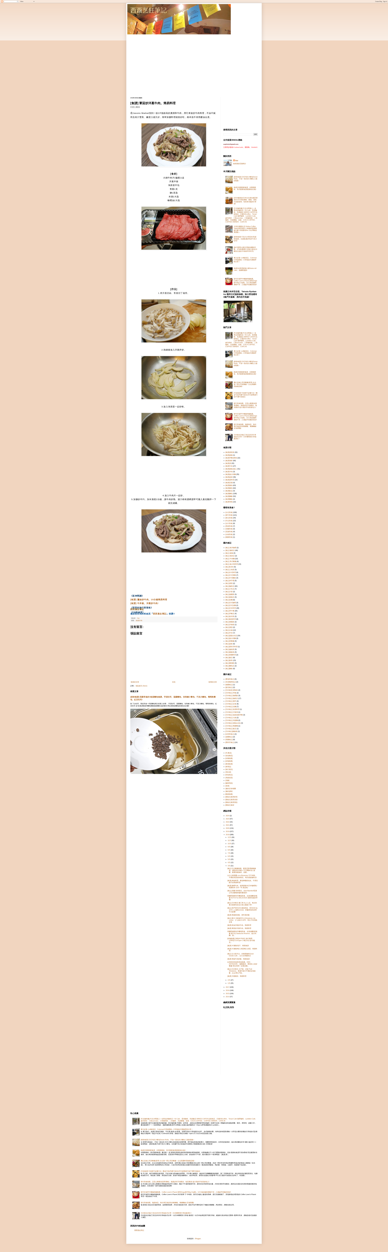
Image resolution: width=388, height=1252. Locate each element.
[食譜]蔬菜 (229, 477)
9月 (229, 847)
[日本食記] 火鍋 (230, 717)
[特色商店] (229, 775)
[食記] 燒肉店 (230, 556)
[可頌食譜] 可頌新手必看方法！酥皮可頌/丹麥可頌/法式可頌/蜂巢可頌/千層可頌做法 (246, 395)
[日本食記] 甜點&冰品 (233, 723)
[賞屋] (227, 786)
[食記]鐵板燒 (229, 652)
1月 (229, 983)
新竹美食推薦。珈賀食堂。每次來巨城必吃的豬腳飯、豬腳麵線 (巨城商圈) (245, 426)
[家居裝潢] (229, 764)
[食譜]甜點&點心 (231, 469)
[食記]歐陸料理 (230, 619)
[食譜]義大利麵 (230, 474)
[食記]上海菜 (229, 569)
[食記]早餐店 (229, 613)
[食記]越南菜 (229, 649)
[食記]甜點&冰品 (231, 635)
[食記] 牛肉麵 (230, 559)
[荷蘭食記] (229, 739)
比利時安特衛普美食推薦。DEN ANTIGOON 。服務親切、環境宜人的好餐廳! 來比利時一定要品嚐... (242, 964)
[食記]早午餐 (229, 611)
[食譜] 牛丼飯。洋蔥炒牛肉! (144, 603)
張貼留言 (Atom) (141, 686)
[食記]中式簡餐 (230, 575)
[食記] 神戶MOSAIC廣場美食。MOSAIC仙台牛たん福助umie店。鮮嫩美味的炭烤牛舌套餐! (242, 910)
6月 (229, 856)
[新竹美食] (229, 515)
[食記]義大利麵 (230, 638)
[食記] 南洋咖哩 (230, 548)
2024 (228, 816)
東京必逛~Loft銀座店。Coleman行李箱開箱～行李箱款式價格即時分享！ (245, 259)
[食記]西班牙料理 (231, 646)
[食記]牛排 (229, 633)
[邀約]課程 (229, 791)
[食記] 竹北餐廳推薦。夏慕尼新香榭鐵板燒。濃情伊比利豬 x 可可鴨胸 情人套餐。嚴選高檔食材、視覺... (241, 870)
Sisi (236, 160)
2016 (228, 990)
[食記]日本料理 (230, 608)
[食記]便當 (229, 583)
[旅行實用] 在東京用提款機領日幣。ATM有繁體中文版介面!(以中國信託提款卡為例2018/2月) (245, 249)
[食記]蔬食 (229, 644)
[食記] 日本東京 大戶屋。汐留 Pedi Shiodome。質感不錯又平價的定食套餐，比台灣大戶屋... (241, 971)
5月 (229, 859)
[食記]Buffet (229, 567)
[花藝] (227, 780)
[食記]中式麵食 (230, 578)
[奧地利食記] (229, 679)
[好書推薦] (229, 758)
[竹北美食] (229, 521)
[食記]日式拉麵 (230, 605)
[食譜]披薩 (229, 455)
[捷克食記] (229, 687)
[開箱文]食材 (229, 805)
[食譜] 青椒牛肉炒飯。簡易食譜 (238, 959)
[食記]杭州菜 (229, 616)
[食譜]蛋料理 (229, 480)
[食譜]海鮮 (229, 460)
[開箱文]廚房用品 (231, 802)
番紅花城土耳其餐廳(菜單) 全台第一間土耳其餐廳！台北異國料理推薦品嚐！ (245, 384)
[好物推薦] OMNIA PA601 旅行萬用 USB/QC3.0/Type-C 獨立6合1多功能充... (241, 940)
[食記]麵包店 (229, 666)
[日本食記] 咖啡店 (231, 698)
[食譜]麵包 (229, 493)
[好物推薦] (229, 761)
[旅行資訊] (229, 769)
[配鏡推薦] (229, 794)
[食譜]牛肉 (139, 620)
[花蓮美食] (229, 531)
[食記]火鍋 (229, 630)
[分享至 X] (135, 107)
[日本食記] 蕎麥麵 (231, 726)
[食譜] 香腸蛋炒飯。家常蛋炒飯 (238, 915)
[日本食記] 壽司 (230, 701)
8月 (229, 850)
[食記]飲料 (229, 660)
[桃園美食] (229, 537)
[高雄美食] (229, 526)
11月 (229, 840)
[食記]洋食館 (229, 624)
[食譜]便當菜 (229, 452)
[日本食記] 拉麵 (230, 706)
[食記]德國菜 (229, 594)
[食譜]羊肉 (229, 471)
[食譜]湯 (228, 463)
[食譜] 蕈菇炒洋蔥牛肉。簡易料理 (239, 928)
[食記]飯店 (229, 657)
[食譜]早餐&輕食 (231, 458)
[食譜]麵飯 (229, 496)
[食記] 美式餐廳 (230, 561)
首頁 (173, 682)
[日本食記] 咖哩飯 (231, 695)
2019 (228, 831)
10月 (229, 843)
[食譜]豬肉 (229, 485)
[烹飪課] (228, 772)
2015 (228, 993)
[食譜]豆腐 (229, 482)
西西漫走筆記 (137, 609)
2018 (228, 834)
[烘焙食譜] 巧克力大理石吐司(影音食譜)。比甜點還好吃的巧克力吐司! (245, 239)
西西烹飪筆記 (148, 10)
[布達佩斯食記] (230, 682)
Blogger (198, 1238)
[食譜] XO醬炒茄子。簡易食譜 (238, 945)
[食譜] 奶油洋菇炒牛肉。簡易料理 (239, 925)
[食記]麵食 (229, 668)
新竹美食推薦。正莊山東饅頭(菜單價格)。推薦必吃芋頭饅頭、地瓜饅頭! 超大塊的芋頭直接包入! (245, 405)
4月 (229, 862)
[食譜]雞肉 (229, 488)
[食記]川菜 (229, 591)
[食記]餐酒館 (229, 663)
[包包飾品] (229, 755)
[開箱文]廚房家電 (231, 797)
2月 (229, 980)
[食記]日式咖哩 (230, 603)
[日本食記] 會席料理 (232, 709)
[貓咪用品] (229, 783)
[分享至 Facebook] (137, 107)
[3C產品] (228, 753)
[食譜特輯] (229, 502)
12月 (229, 837)
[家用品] (228, 766)
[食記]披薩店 (229, 597)
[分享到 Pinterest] (139, 107)
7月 (229, 853)
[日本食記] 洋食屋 (231, 712)
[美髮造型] (229, 778)
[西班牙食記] (229, 742)
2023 (228, 819)
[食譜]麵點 (229, 499)
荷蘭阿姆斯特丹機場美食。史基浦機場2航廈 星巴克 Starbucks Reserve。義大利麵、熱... (242, 933)
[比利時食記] (229, 734)
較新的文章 (135, 682)
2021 (228, 825)
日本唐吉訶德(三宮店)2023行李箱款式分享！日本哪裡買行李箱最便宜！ (245, 437)
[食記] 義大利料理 (231, 564)
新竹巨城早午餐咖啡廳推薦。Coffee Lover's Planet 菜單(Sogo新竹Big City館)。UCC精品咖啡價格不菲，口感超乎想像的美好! (186, 1192)
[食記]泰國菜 (229, 622)
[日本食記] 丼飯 (230, 693)
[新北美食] (229, 518)
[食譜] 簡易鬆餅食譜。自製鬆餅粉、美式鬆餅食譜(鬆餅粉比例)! (163, 1150)
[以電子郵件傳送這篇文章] (131, 107)
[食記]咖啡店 (229, 586)
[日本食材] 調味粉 (231, 690)
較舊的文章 (213, 682)
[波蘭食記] (229, 737)
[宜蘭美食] (229, 529)
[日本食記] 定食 (230, 704)
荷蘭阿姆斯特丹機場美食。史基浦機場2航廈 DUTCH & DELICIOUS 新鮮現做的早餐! (242, 898)
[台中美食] (229, 523)
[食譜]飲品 (229, 491)
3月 (229, 866)
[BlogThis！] (133, 107)
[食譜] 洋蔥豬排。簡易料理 (236, 976)
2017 (228, 987)
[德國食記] (229, 685)
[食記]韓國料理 (230, 655)
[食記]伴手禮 (229, 580)
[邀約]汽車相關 (230, 788)
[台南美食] (229, 534)
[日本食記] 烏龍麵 (231, 720)
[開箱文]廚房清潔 (231, 799)
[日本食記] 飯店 (230, 728)
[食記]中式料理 (230, 572)
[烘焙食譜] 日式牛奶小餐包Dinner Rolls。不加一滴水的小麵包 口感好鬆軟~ (246, 179)
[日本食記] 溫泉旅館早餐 (234, 715)
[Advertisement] (191, 48)
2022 (228, 822)
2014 (228, 997)
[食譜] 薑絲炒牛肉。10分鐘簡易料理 (148, 599)
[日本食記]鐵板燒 (231, 731)
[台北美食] (229, 512)
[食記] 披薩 (229, 553)
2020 (228, 828)
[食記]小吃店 (229, 589)
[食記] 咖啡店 (230, 550)
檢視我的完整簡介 (239, 164)
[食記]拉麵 (229, 600)
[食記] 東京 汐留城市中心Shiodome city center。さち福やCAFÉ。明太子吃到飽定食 (242, 920)
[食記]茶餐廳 (229, 641)
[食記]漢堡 (229, 627)
